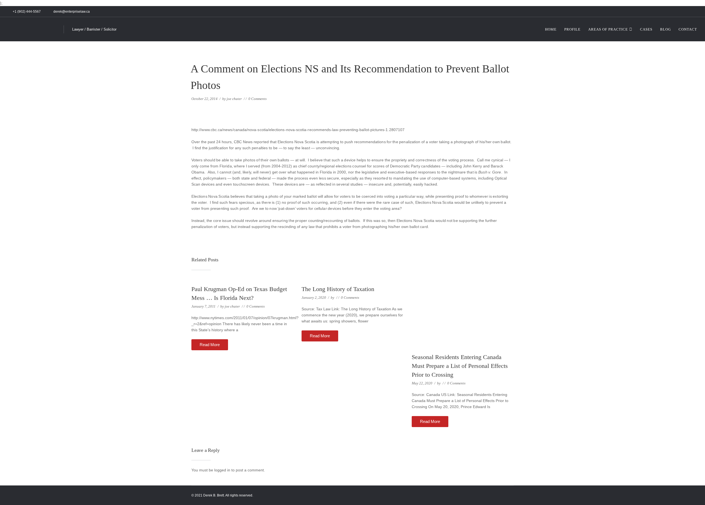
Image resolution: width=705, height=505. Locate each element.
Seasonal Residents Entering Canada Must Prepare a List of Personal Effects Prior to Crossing (460, 366)
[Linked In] (688, 12)
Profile (572, 29)
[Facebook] (682, 12)
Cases (646, 29)
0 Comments (257, 99)
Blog (665, 29)
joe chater (234, 99)
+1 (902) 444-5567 (27, 11)
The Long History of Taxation (338, 289)
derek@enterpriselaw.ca (71, 11)
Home (551, 29)
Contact (688, 29)
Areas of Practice (608, 29)
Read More (210, 344)
